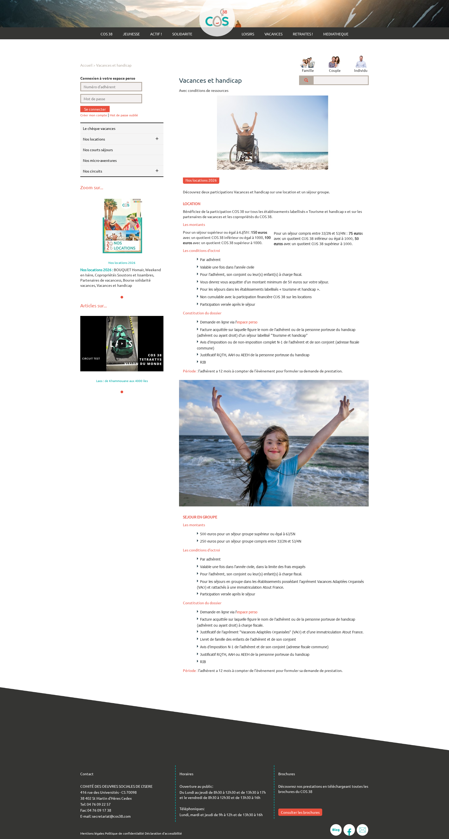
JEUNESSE (131, 33)
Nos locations (94, 139)
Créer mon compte (93, 115)
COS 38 (107, 33)
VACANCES (273, 33)
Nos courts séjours (98, 149)
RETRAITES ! (303, 33)
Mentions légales (92, 833)
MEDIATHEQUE (335, 33)
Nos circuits (92, 171)
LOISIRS (248, 33)
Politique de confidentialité (124, 833)
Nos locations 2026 (201, 180)
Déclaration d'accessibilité (163, 833)
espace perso (247, 322)
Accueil (86, 65)
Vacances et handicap (113, 65)
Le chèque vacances (99, 128)
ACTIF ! (156, 33)
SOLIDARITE (182, 33)
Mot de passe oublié (124, 115)
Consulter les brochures (300, 812)
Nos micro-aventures (100, 160)
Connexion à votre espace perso (107, 78)
